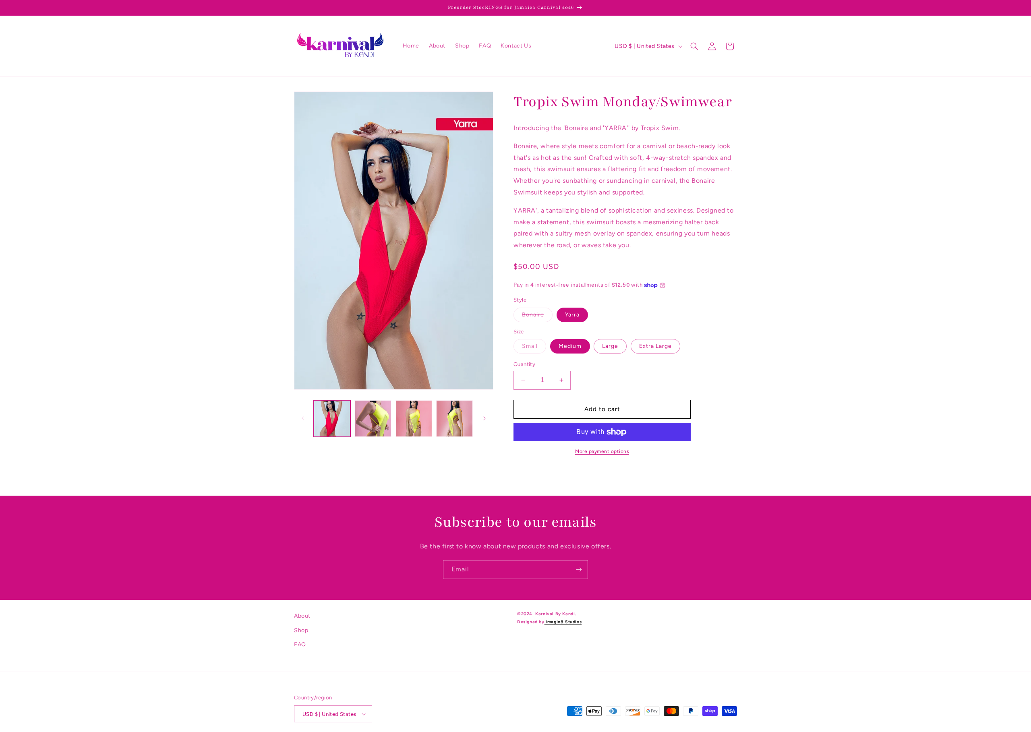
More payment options (602, 451)
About (302, 615)
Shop (301, 630)
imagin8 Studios (563, 621)
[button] (694, 46)
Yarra (572, 314)
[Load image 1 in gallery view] (332, 418)
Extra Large (655, 346)
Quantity (524, 364)
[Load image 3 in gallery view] (372, 418)
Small (534, 348)
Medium (570, 346)
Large (610, 346)
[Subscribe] (579, 569)
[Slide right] (484, 418)
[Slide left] (303, 418)
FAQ (300, 644)
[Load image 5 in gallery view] (454, 418)
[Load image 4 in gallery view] (413, 418)
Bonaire (537, 316)
